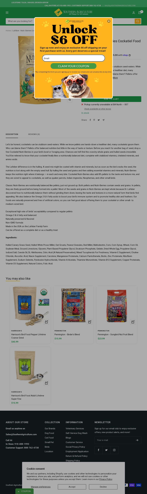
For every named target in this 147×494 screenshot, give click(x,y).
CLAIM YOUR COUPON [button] (73, 66)
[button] (109, 21)
